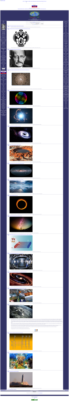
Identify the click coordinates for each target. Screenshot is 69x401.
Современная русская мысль (66, 62)
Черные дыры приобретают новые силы (14, 195)
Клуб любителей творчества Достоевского (66, 86)
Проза (66, 30)
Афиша (3, 113)
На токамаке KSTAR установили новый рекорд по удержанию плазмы (17, 253)
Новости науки (3, 111)
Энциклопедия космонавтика (3, 32)
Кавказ (66, 28)
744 (10, 389)
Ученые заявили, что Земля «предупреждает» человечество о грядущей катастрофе (18, 288)
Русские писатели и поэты (3, 99)
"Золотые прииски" (66, 49)
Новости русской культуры (3, 110)
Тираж (3, 93)
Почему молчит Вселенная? (3, 39)
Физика (3, 65)
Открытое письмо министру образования (3, 57)
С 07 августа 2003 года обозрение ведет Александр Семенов (34, 19)
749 (14, 389)
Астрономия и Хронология (65, 72)
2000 (65, 105)
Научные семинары (3, 38)
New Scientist (3, 52)
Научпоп (3, 77)
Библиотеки (3, 101)
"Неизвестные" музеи (66, 56)
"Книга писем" (65, 47)
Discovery (3, 54)
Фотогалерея (66, 54)
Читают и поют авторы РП (3, 79)
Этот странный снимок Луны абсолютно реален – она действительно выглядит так (18, 90)
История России (66, 67)
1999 (65, 106)
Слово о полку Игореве (65, 69)
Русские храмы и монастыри (66, 59)
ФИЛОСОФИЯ (66, 61)
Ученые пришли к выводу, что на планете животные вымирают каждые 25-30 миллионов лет (19, 352)
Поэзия (66, 31)
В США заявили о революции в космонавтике (14, 371)
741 (7, 389)
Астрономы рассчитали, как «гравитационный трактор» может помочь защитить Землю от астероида (20, 28)
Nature (3, 50)
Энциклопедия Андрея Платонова (66, 90)
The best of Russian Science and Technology (3, 115)
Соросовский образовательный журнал (3, 59)
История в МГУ (66, 68)
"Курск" (66, 27)
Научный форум (3, 23)
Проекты (3, 96)
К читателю (66, 24)
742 (8, 389)
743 (9, 389)
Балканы (66, 29)
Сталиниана (66, 75)
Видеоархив (66, 60)
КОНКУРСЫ (66, 92)
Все (3, 109)
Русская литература (3, 67)
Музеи (3, 81)
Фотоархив (3, 102)
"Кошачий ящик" (66, 48)
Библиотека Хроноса (3, 76)
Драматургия (65, 32)
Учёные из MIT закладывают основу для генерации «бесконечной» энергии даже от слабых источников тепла (21, 234)
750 (15, 389)
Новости (3, 22)
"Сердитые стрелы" (66, 50)
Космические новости (3, 30)
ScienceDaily (3, 53)
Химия (3, 66)
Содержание (66, 25)
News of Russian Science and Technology (3, 37)
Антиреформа (3, 58)
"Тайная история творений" (66, 46)
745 (11, 389)
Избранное (3, 100)
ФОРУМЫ (66, 76)
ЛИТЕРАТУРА (65, 21)
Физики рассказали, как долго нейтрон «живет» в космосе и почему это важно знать (18, 107)
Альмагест (66, 73)
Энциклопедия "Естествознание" (3, 33)
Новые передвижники (66, 53)
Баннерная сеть (3, 106)
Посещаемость (3, 97)
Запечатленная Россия (66, 74)
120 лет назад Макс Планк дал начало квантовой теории (15, 49)
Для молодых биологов (3, 74)
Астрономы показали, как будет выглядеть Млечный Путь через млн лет (17, 163)
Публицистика (65, 26)
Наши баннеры (3, 107)
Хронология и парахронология (3, 43)
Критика (66, 34)
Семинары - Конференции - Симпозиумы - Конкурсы (34, 9)
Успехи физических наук (3, 51)
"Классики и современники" (66, 43)
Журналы (3, 98)
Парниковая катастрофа (3, 40)
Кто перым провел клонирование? (3, 42)
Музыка (66, 55)
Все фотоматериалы (66, 108)
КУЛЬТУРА (66, 51)
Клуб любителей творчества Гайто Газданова (66, 88)
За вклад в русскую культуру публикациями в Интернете (65, 94)
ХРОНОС (66, 66)
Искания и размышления (66, 33)
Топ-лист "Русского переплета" (3, 105)
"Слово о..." (66, 44)
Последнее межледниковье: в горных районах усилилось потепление (16, 179)
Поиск (3, 95)
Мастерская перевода (66, 91)
